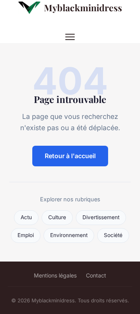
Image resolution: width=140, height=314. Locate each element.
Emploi (26, 235)
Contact (96, 275)
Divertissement (100, 217)
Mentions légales (55, 275)
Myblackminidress (83, 8)
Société (113, 235)
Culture (57, 217)
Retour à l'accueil (70, 156)
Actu (26, 217)
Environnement (69, 235)
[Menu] (70, 37)
